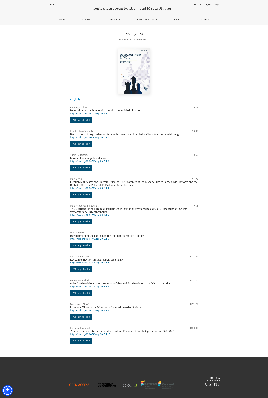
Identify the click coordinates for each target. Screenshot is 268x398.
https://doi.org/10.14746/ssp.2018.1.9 (89, 310)
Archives (115, 19)
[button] (7, 390)
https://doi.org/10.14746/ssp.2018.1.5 (89, 214)
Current (87, 19)
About (178, 19)
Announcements (147, 19)
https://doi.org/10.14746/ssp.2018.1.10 (90, 334)
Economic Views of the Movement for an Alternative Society (105, 307)
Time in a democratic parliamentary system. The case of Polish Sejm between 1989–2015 (122, 331)
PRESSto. (198, 4)
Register (208, 4)
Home (62, 19)
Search (205, 19)
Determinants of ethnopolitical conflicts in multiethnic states (106, 110)
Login (216, 4)
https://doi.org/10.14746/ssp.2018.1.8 (89, 286)
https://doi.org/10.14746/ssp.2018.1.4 (89, 188)
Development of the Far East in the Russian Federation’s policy (107, 235)
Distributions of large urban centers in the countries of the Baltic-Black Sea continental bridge (125, 134)
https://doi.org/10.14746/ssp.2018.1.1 (89, 113)
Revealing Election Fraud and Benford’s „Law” (97, 259)
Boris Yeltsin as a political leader (89, 158)
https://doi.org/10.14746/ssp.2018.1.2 (89, 137)
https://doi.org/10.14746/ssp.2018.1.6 (89, 238)
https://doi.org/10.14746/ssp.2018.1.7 (89, 262)
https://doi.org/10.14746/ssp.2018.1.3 (89, 161)
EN (53, 4)
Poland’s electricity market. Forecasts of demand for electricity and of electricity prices (121, 283)
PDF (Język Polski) (81, 120)
